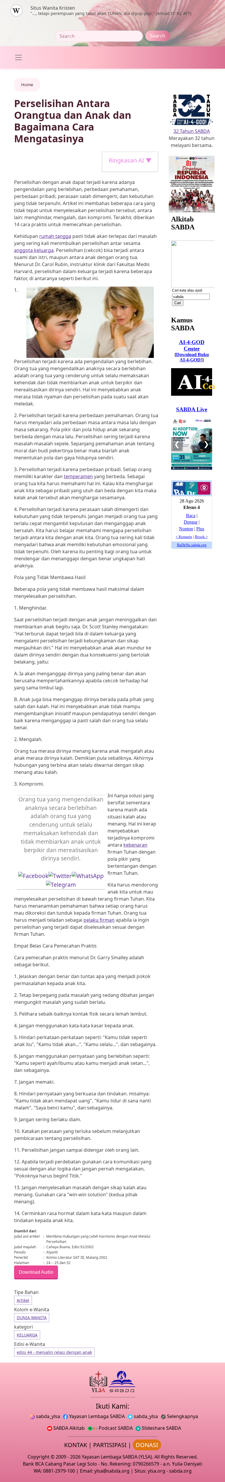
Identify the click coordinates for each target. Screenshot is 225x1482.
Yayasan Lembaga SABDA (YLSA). (117, 1457)
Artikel (23, 1300)
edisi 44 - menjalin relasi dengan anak (54, 1352)
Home (27, 84)
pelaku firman (99, 920)
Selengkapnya (182, 1416)
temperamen (78, 476)
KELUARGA (27, 1335)
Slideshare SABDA (161, 1428)
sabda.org (180, 1471)
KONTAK (75, 1445)
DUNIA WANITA (32, 1317)
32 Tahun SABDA (191, 131)
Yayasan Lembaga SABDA (96, 1416)
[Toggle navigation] (18, 57)
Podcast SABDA (115, 1428)
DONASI (147, 1445)
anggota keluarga (34, 250)
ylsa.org (156, 1471)
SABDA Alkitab (68, 1428)
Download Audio (36, 1272)
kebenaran (135, 845)
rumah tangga (55, 236)
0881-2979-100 (59, 1471)
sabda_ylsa (47, 1416)
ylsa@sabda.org (111, 1471)
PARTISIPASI (110, 1445)
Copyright (39, 1457)
